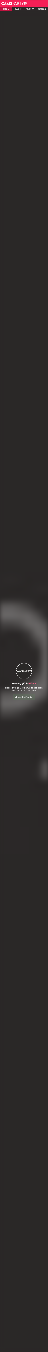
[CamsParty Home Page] (14, 3)
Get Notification (25, 697)
